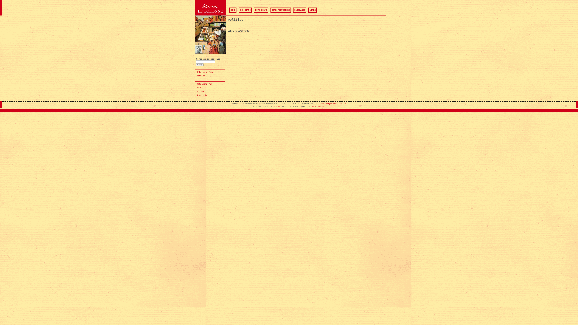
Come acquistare (281, 10)
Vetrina (201, 76)
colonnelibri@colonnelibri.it (331, 104)
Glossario (299, 10)
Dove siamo (261, 10)
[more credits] (318, 106)
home (232, 10)
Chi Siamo (245, 10)
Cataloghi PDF (204, 84)
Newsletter (203, 95)
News (199, 88)
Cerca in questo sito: (208, 59)
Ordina (200, 91)
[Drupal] (277, 106)
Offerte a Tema (205, 72)
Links (313, 10)
